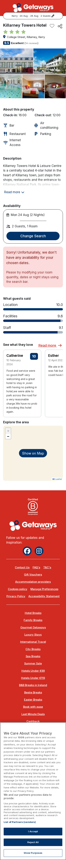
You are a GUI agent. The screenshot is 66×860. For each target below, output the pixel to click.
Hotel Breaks (33, 613)
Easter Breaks (33, 699)
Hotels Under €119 (33, 678)
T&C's (47, 567)
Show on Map (33, 452)
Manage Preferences (44, 589)
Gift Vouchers (33, 574)
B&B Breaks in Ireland (33, 685)
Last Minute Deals (33, 714)
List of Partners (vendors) (20, 822)
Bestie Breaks (33, 692)
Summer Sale (33, 663)
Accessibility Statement (44, 596)
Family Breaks (33, 620)
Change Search (33, 236)
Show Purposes (33, 852)
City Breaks (33, 649)
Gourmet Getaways (33, 627)
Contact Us (22, 567)
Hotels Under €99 (33, 671)
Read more (47, 345)
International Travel (33, 641)
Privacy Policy (15, 596)
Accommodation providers (33, 581)
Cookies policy (17, 589)
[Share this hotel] (60, 26)
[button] (57, 374)
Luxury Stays (33, 634)
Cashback (33, 721)
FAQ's (36, 567)
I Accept (33, 831)
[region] (33, 791)
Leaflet (58, 479)
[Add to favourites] (52, 26)
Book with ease (33, 706)
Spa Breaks (33, 656)
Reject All (33, 842)
